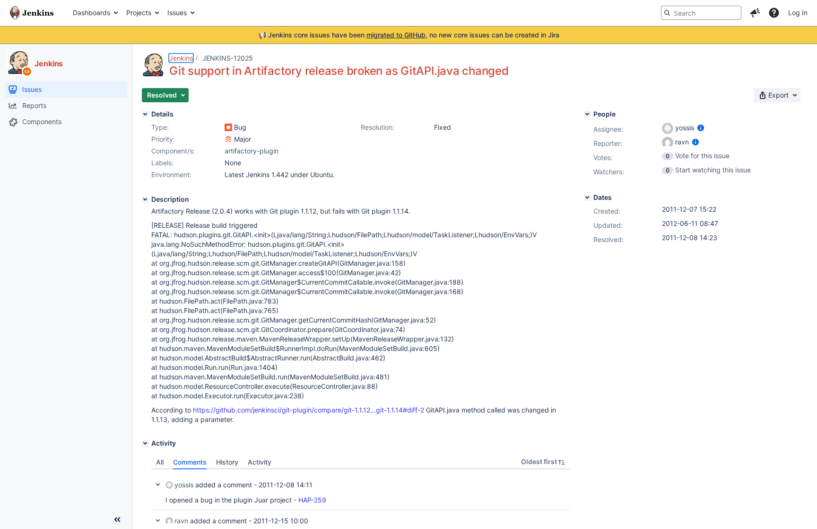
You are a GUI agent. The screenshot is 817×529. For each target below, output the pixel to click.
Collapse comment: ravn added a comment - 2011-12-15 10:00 (158, 520)
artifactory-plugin (251, 151)
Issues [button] (177, 13)
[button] (755, 12)
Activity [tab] (259, 462)
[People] (587, 114)
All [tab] (160, 462)
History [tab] (227, 462)
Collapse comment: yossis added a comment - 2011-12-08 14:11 (158, 484)
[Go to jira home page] (32, 12)
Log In (798, 13)
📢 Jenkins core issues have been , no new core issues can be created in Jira (408, 35)
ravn (181, 521)
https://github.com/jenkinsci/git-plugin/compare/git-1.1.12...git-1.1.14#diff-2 (308, 410)
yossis (183, 485)
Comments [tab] (190, 462)
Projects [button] (138, 13)
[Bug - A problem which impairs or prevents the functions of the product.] (228, 127)
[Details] (145, 114)
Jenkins (181, 58)
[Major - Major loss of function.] (228, 139)
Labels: (162, 163)
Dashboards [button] (91, 13)
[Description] (145, 199)
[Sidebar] (117, 519)
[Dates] (587, 197)
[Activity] (145, 443)
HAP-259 (312, 500)
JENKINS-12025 (227, 58)
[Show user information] (700, 128)
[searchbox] (701, 12)
